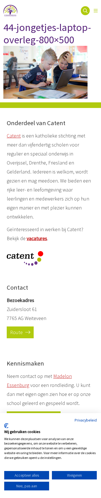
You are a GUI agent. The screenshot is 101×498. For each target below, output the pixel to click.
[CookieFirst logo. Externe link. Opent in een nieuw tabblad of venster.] (6, 425)
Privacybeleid (86, 420)
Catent (14, 135)
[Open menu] (96, 10)
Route (17, 332)
